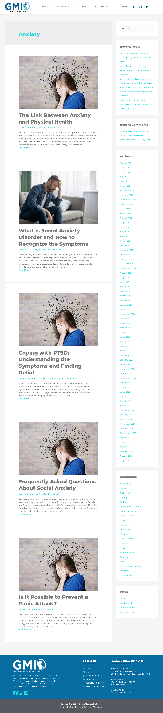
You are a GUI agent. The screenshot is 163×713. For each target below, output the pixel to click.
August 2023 (126, 328)
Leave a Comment (28, 127)
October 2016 (126, 451)
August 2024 (126, 273)
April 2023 (125, 346)
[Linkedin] (26, 692)
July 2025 (125, 222)
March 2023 (126, 350)
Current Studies (81, 7)
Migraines (124, 543)
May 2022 (124, 396)
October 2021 (126, 428)
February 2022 (127, 410)
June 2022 (125, 392)
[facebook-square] (134, 7)
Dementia (124, 525)
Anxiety (42, 127)
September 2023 (128, 323)
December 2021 (127, 419)
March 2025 (126, 241)
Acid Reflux (125, 484)
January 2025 (126, 250)
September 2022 (128, 378)
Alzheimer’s (126, 493)
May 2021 (124, 447)
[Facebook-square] (15, 692)
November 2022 (127, 369)
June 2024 (125, 282)
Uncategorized (127, 575)
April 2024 (125, 291)
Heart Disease (126, 538)
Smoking (124, 557)
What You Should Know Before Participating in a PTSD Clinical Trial (135, 57)
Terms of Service (83, 707)
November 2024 (128, 259)
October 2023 (126, 318)
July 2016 (124, 460)
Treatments (32, 609)
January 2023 (126, 360)
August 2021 (126, 437)
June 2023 (125, 337)
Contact (123, 7)
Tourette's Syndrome (130, 566)
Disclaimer (98, 707)
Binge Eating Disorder (130, 506)
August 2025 (126, 218)
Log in (123, 598)
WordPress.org (127, 612)
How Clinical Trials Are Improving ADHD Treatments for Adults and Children (136, 91)
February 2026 (127, 190)
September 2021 (128, 433)
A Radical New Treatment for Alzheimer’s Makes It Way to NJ (135, 135)
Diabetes (124, 534)
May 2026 (124, 177)
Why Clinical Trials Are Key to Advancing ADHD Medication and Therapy (136, 70)
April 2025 (125, 236)
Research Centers (103, 7)
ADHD (123, 488)
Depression (52, 378)
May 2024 (124, 286)
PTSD (61, 378)
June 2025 (125, 227)
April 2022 (125, 401)
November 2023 (127, 314)
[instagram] (141, 7)
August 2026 (126, 163)
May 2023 (124, 341)
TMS (122, 561)
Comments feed (128, 607)
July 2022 (125, 387)
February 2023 (127, 355)
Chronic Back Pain (129, 511)
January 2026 (126, 195)
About (43, 7)
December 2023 (127, 309)
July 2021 (124, 442)
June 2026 (125, 172)
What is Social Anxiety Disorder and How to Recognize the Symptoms (53, 237)
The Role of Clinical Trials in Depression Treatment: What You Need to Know (136, 104)
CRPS (122, 520)
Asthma (124, 502)
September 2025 (128, 213)
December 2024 (128, 254)
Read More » (25, 148)
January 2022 (126, 415)
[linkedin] (147, 7)
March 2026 (126, 186)
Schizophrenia (127, 552)
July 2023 (125, 332)
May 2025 (124, 231)
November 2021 (127, 424)
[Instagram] (20, 692)
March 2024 (126, 296)
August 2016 (126, 456)
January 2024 (126, 305)
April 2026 (125, 181)
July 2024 (125, 277)
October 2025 (126, 209)
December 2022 (127, 364)
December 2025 (127, 199)
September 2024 (128, 268)
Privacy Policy (66, 707)
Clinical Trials (59, 7)
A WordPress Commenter (132, 131)
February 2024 (127, 300)
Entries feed (126, 603)
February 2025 (127, 245)
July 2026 (125, 167)
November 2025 (127, 204)
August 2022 (126, 382)
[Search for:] (137, 28)
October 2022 (126, 373)
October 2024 (126, 263)
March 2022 (126, 405)
